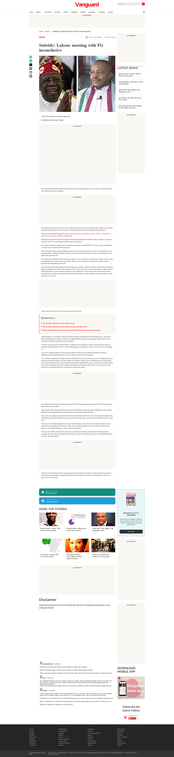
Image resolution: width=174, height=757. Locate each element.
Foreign (61, 735)
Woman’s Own (121, 743)
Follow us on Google (95, 37)
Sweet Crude (121, 729)
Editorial (92, 12)
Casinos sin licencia (53, 754)
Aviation (31, 731)
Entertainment (63, 729)
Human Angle (63, 741)
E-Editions (32, 745)
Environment (62, 731)
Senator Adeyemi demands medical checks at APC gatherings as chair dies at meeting (71, 330)
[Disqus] (77, 637)
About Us (55, 753)
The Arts (119, 733)
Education (32, 743)
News (38, 12)
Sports (83, 12)
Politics (57, 12)
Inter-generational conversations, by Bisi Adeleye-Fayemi (130, 106)
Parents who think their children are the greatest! (101, 555)
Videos (119, 739)
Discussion (32, 741)
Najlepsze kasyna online (117, 753)
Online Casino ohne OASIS (90, 753)
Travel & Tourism (122, 737)
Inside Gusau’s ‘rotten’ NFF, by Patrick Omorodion (130, 74)
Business (74, 12)
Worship (119, 745)
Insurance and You (64, 743)
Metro (65, 12)
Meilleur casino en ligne (104, 753)
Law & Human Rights (94, 733)
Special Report (92, 743)
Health (61, 737)
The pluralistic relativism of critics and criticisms (59, 323)
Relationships (92, 741)
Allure (31, 729)
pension (61, 745)
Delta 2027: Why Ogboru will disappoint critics (129, 90)
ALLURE (110, 12)
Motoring (90, 737)
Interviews (91, 729)
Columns (101, 12)
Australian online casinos (130, 753)
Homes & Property (64, 739)
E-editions (47, 12)
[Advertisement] (77, 154)
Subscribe (131, 532)
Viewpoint (120, 741)
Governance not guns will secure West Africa (130, 98)
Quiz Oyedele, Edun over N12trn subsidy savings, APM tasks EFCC (65, 327)
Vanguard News (87, 5)
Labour (90, 731)
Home (31, 12)
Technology (120, 731)
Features (61, 733)
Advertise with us (63, 753)
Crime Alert (32, 737)
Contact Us (71, 753)
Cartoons (120, 735)
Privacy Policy (78, 753)
